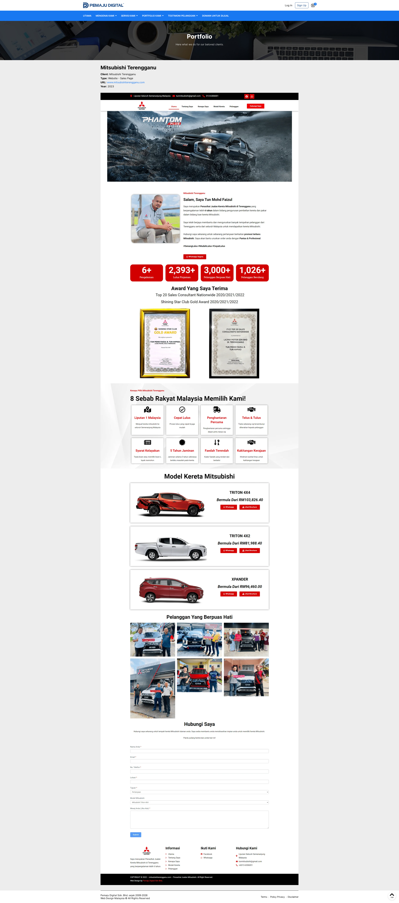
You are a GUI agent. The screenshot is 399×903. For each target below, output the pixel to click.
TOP (392, 897)
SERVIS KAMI (128, 15)
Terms (264, 897)
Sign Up (301, 5)
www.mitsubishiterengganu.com (126, 82)
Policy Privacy (277, 897)
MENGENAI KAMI (105, 15)
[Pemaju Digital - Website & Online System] (103, 5)
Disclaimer (293, 897)
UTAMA (87, 15)
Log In (288, 5)
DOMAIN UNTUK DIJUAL (215, 15)
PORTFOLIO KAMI (151, 15)
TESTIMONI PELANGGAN (181, 15)
